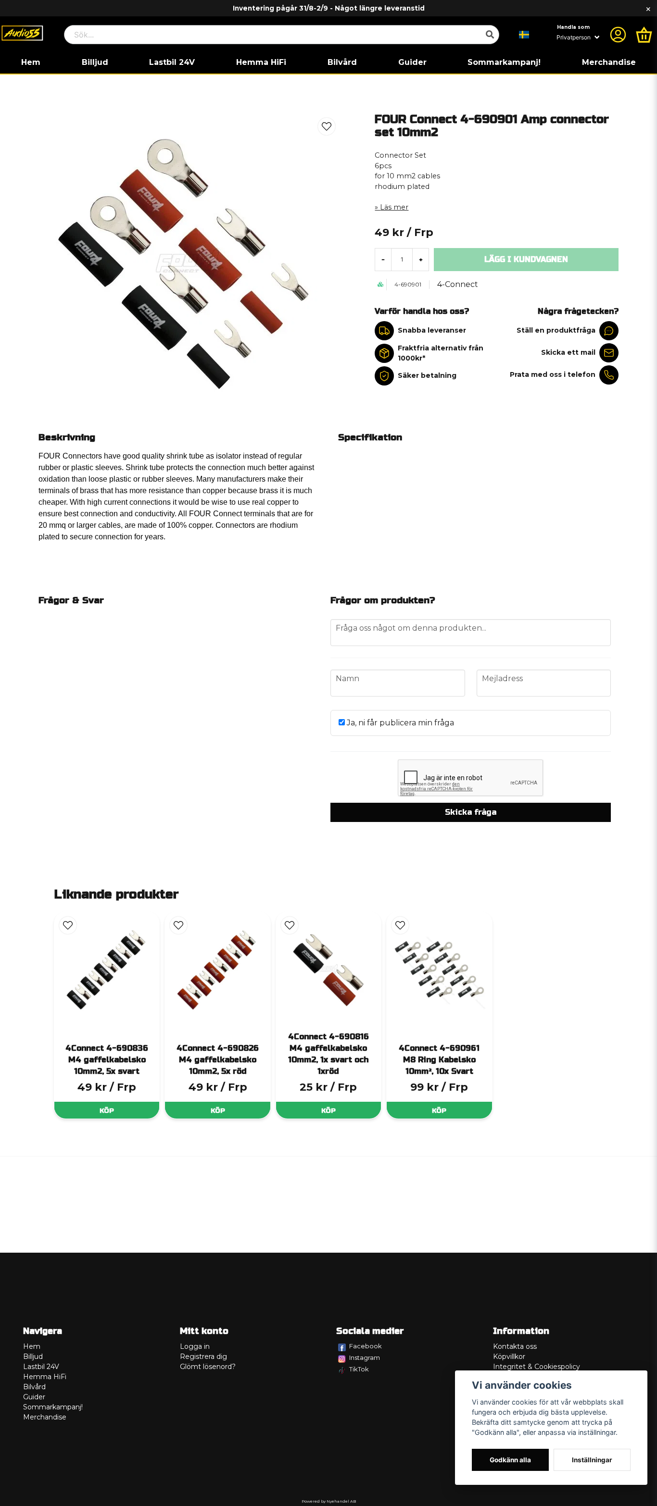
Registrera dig (203, 1356)
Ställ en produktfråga (556, 330)
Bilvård (342, 62)
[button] (524, 34)
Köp (107, 1111)
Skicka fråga (470, 812)
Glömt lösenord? (208, 1366)
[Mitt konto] (618, 34)
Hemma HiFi (261, 62)
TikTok (359, 1369)
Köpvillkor (509, 1356)
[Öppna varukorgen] (644, 34)
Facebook (365, 1346)
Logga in (195, 1346)
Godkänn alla (510, 1460)
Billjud (95, 62)
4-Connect (457, 284)
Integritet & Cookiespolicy (536, 1366)
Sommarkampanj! (504, 62)
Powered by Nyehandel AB (329, 1501)
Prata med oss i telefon (552, 374)
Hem (30, 62)
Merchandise (609, 62)
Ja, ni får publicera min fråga (399, 722)
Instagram (364, 1357)
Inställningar (592, 1460)
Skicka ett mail (568, 352)
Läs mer (394, 207)
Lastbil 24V (172, 62)
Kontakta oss (515, 1346)
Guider (412, 62)
